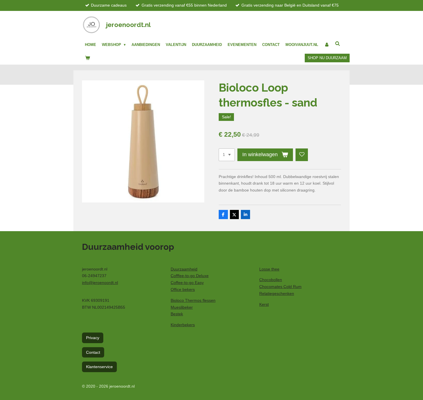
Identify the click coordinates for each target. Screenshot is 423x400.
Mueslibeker (182, 307)
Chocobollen (270, 279)
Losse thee (269, 269)
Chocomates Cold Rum (280, 286)
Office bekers (183, 289)
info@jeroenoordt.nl (100, 282)
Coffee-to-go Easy (187, 282)
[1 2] (227, 154)
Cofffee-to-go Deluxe (190, 275)
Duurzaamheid (184, 269)
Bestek (177, 314)
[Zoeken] (337, 43)
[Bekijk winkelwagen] (87, 58)
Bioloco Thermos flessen (193, 300)
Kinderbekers (183, 324)
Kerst (264, 304)
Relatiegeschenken (276, 293)
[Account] (326, 44)
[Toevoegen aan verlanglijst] (302, 154)
